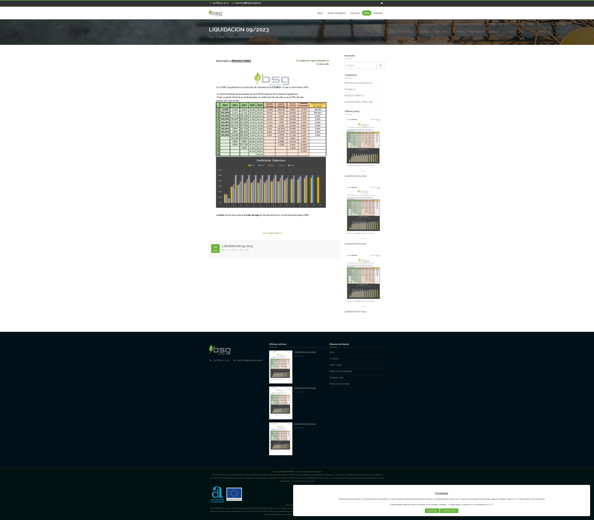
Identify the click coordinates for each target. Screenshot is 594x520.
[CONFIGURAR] (449, 511)
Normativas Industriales (357, 83)
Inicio (320, 13)
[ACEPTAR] (432, 511)
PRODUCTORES (353, 95)
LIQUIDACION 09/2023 (237, 246)
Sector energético (337, 13)
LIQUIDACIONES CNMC (241, 37)
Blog (366, 13)
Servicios (355, 13)
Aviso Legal (335, 365)
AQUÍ (517, 499)
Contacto (378, 13)
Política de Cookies (339, 384)
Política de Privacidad (340, 371)
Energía (348, 89)
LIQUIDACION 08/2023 (355, 244)
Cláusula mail (336, 377)
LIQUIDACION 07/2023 (355, 311)
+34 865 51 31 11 (220, 3)
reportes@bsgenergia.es (248, 3)
